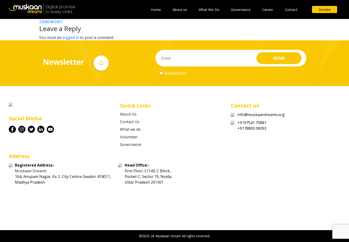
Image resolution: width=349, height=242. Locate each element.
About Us (128, 114)
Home (156, 9)
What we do (130, 129)
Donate (325, 9)
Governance (240, 9)
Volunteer (129, 137)
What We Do (209, 9)
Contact (291, 9)
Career (267, 9)
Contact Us (129, 121)
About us (180, 9)
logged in (70, 37)
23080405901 (51, 21)
